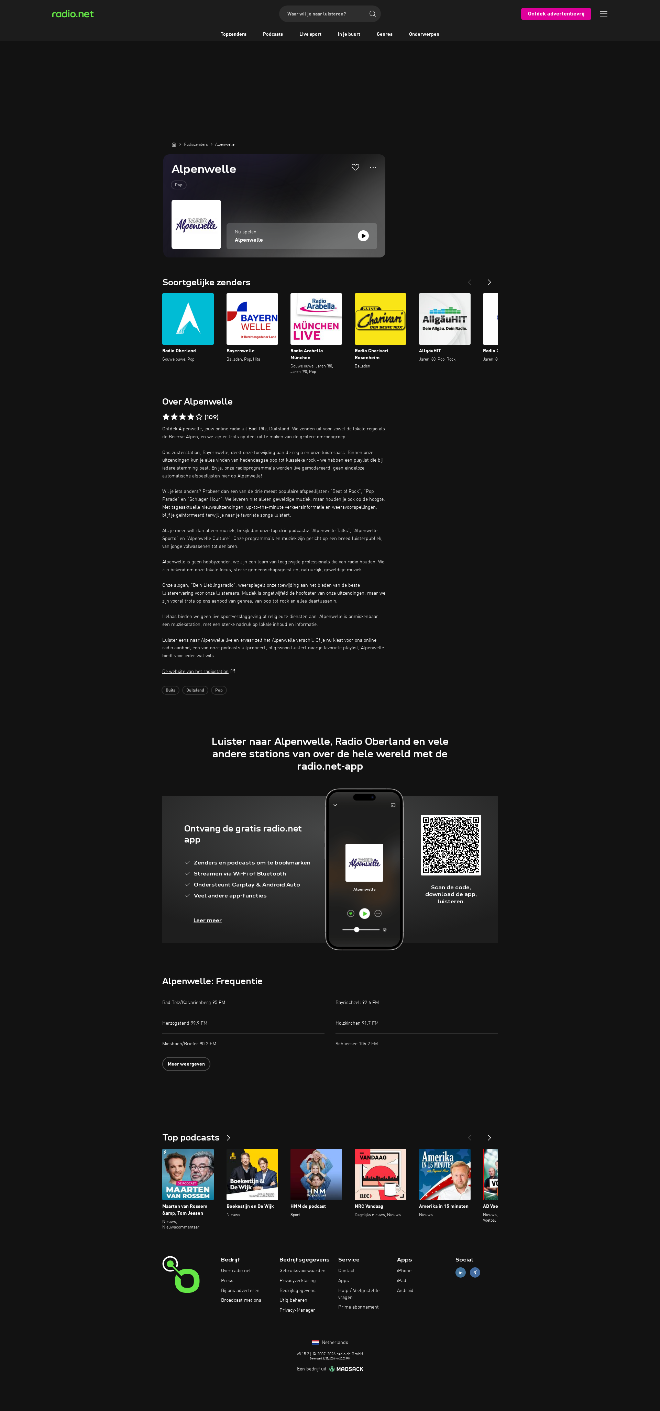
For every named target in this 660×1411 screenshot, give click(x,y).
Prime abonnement (358, 1307)
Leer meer (208, 920)
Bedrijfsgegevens (297, 1290)
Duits (170, 690)
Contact (346, 1270)
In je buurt (349, 34)
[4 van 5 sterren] (191, 417)
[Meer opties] (373, 167)
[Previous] (469, 279)
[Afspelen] (363, 235)
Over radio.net (236, 1270)
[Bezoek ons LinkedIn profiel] (460, 1272)
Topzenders (233, 34)
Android (405, 1290)
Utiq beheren (293, 1300)
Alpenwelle (249, 240)
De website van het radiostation (195, 671)
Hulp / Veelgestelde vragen (359, 1294)
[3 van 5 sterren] (182, 417)
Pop (179, 185)
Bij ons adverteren (240, 1290)
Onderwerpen (424, 34)
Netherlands (334, 1342)
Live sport (310, 34)
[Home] (174, 144)
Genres (385, 34)
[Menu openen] (604, 14)
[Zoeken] (372, 14)
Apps (343, 1280)
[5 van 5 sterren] (199, 417)
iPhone (404, 1270)
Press (227, 1280)
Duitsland (195, 690)
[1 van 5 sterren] (166, 417)
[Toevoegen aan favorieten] (355, 167)
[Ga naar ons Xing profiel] (475, 1272)
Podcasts (273, 34)
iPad (401, 1280)
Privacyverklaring (297, 1280)
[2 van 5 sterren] (174, 417)
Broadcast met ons (241, 1300)
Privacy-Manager (297, 1310)
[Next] (489, 279)
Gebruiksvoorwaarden (302, 1270)
